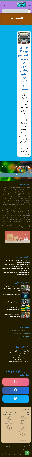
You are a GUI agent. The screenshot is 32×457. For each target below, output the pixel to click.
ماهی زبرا (27, 356)
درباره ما (28, 350)
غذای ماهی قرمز (18, 354)
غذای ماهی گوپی (16, 357)
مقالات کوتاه (26, 352)
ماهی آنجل (27, 354)
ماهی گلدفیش (26, 357)
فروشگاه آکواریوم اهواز (16, 352)
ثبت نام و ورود (19, 350)
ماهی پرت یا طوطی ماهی (15, 361)
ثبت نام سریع (16, 175)
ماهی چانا (20, 356)
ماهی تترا (27, 359)
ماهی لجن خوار (18, 359)
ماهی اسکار (27, 361)
